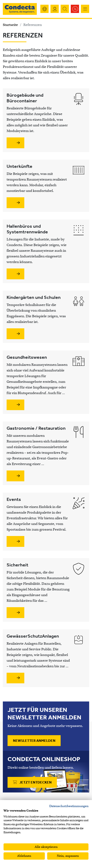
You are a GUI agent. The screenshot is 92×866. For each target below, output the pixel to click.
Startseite (10, 25)
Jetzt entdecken (35, 782)
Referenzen (32, 25)
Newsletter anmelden (34, 740)
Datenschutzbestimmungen (68, 806)
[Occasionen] (75, 9)
